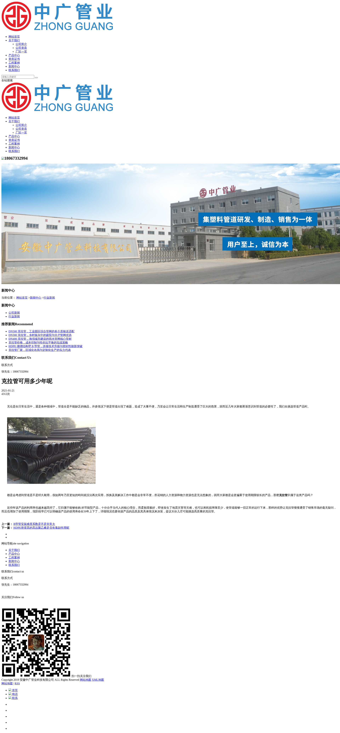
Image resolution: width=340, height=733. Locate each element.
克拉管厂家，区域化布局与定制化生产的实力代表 (39, 349)
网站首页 (14, 36)
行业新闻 (49, 297)
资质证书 (14, 58)
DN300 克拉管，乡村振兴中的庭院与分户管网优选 (40, 335)
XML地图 (98, 679)
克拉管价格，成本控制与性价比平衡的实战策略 (38, 342)
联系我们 (14, 70)
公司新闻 (14, 312)
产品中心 (14, 55)
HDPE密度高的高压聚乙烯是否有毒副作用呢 (41, 527)
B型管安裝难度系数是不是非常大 (34, 523)
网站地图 (85, 679)
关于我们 (14, 40)
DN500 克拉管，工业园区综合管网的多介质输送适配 (41, 331)
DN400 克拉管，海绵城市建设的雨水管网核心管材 (40, 338)
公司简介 (21, 44)
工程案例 (14, 62)
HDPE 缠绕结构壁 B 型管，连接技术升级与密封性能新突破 (45, 346)
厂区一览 (21, 51)
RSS (17, 683)
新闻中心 (14, 66)
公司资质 (21, 47)
